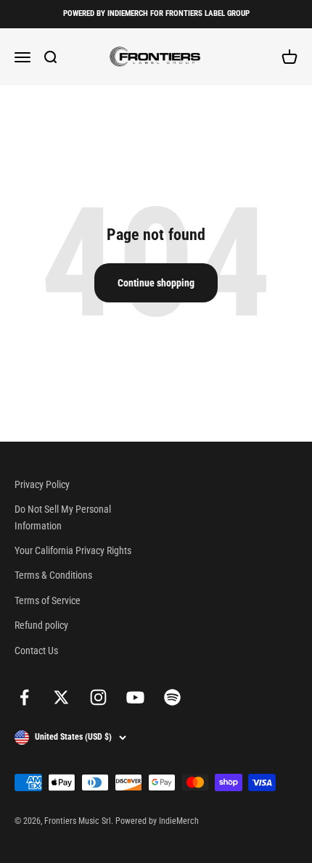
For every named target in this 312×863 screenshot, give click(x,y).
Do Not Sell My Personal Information (63, 517)
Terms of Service (48, 600)
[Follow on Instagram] (98, 697)
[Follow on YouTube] (135, 697)
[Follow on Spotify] (172, 697)
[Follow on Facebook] (24, 697)
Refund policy (41, 625)
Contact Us (36, 650)
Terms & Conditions (53, 575)
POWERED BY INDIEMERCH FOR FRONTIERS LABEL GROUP (156, 13)
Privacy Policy (42, 484)
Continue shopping (156, 283)
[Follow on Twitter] (61, 697)
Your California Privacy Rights (73, 550)
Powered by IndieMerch (157, 821)
